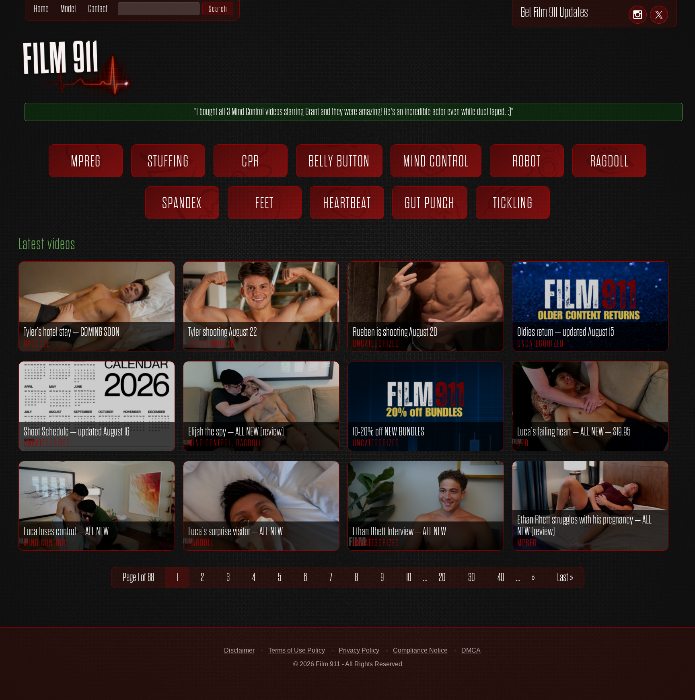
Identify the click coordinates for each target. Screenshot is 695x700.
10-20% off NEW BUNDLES (388, 431)
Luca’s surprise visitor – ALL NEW (235, 531)
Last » (565, 577)
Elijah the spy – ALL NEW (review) (236, 431)
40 (501, 577)
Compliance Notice (420, 650)
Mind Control (436, 161)
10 (408, 577)
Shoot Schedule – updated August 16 (77, 431)
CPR (251, 161)
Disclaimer (239, 650)
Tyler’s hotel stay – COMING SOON (71, 332)
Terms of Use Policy (296, 650)
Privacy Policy (359, 650)
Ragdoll (609, 161)
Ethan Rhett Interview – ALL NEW (399, 531)
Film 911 (93, 65)
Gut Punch (430, 203)
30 (471, 577)
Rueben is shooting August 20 (395, 332)
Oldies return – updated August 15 (565, 332)
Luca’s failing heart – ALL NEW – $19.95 (574, 431)
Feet (265, 203)
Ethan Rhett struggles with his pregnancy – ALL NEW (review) (584, 525)
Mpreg (86, 161)
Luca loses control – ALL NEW (66, 531)
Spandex (182, 203)
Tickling (513, 203)
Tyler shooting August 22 (222, 332)
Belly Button (339, 161)
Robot (527, 161)
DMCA (471, 650)
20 (442, 577)
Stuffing (168, 161)
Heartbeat (347, 203)
